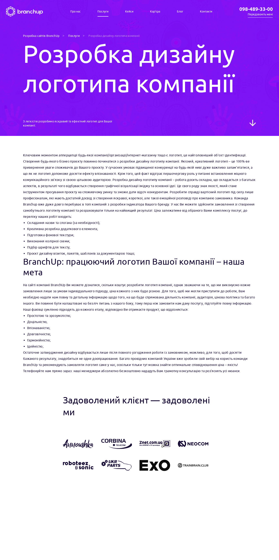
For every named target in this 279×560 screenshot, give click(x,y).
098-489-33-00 (256, 9)
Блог (180, 11)
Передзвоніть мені (260, 14)
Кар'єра (155, 11)
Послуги (102, 11)
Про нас (75, 11)
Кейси (129, 11)
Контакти (206, 11)
